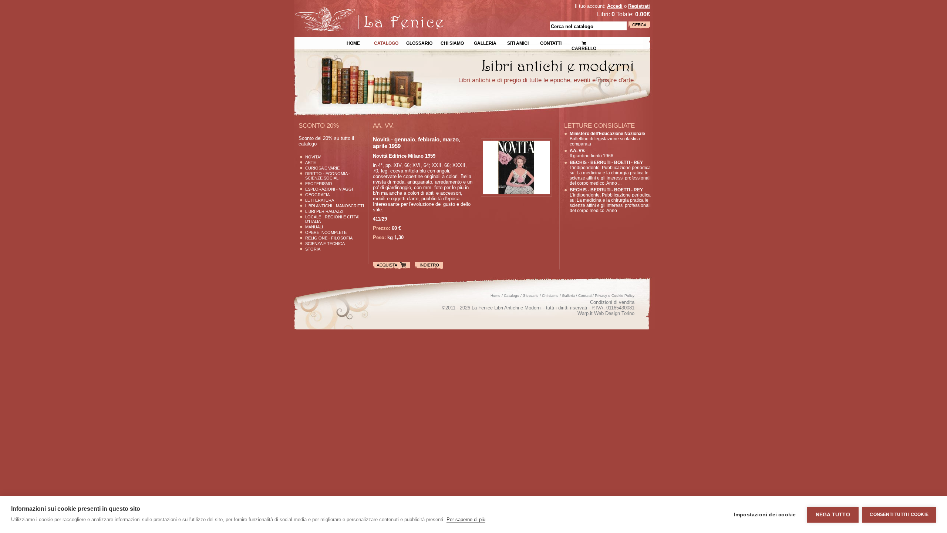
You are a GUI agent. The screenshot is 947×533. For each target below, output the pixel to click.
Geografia (317, 194)
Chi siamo (452, 42)
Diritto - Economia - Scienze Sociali (327, 175)
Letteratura (319, 200)
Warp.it (585, 313)
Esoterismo (318, 183)
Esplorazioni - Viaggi (329, 189)
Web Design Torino (614, 313)
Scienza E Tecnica (325, 243)
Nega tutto (833, 514)
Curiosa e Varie (322, 168)
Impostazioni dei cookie (765, 514)
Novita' (313, 157)
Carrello (584, 40)
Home (353, 42)
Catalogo (386, 42)
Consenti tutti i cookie (899, 514)
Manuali (314, 227)
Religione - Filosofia (329, 238)
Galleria (485, 42)
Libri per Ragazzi (324, 211)
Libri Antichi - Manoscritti (334, 206)
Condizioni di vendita (612, 302)
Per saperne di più (465, 519)
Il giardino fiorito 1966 (591, 153)
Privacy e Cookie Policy (614, 296)
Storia (312, 249)
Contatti (551, 42)
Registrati (639, 6)
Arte (310, 162)
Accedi (615, 6)
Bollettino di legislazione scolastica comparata (607, 139)
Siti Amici (518, 42)
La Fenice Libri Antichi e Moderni (359, 11)
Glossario (419, 42)
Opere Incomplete (326, 232)
